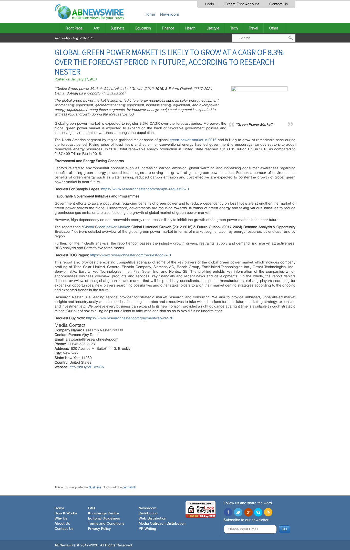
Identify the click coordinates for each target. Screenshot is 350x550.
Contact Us (278, 4)
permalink (129, 487)
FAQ (91, 508)
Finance (168, 27)
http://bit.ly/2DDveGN (86, 367)
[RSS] (268, 512)
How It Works (66, 513)
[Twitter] (238, 512)
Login (209, 4)
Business (117, 27)
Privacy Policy (99, 529)
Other (273, 27)
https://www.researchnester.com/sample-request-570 (145, 189)
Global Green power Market (106, 227)
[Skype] (258, 512)
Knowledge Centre (103, 513)
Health (190, 27)
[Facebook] (228, 512)
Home (150, 14)
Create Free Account (241, 4)
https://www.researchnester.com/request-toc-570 (130, 255)
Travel (253, 27)
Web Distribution (152, 518)
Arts (97, 27)
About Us (62, 523)
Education (143, 27)
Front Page (74, 27)
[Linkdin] (248, 512)
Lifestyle (213, 27)
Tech (234, 27)
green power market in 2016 (193, 140)
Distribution (148, 513)
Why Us (61, 518)
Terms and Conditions (106, 523)
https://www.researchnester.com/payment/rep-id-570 (129, 318)
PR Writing (147, 529)
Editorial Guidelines (104, 518)
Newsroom (169, 14)
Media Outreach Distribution (162, 523)
